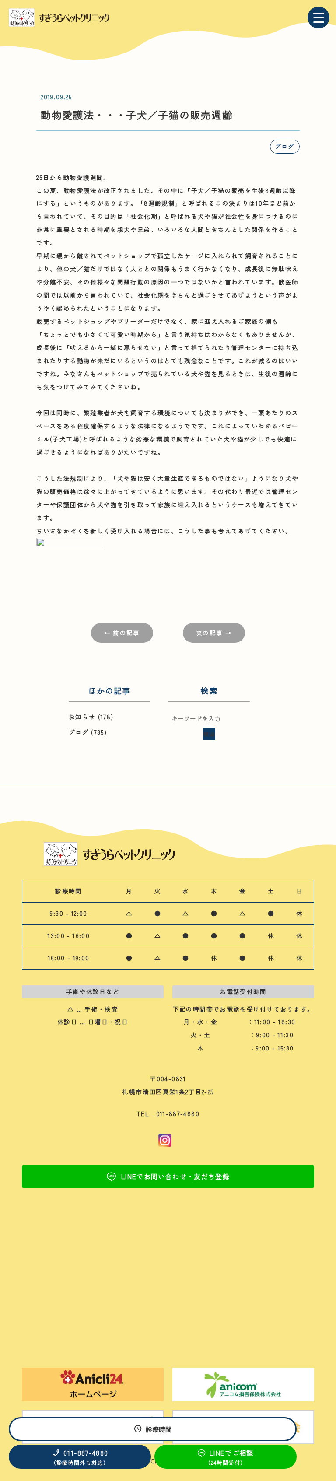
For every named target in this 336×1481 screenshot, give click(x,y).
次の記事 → (214, 632)
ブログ (285, 146)
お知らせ (82, 716)
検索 (209, 733)
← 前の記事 (122, 632)
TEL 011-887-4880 (168, 1113)
